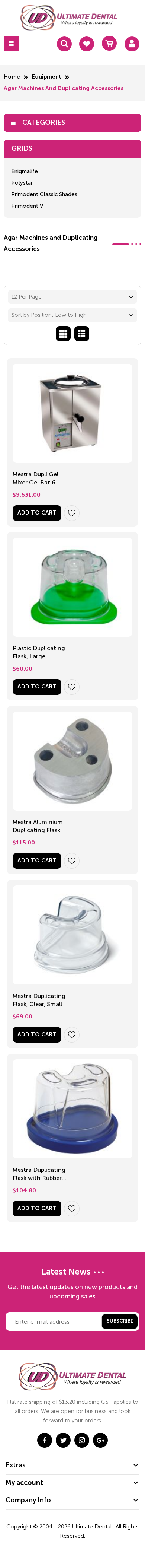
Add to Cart (37, 513)
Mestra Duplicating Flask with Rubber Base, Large (39, 1174)
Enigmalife (24, 171)
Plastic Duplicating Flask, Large (39, 652)
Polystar (22, 182)
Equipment (46, 77)
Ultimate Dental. (93, 1526)
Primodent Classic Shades (44, 194)
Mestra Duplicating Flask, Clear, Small (39, 1000)
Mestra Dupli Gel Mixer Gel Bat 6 (35, 478)
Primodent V (27, 206)
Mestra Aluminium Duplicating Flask (38, 826)
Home (12, 77)
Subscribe (120, 1321)
